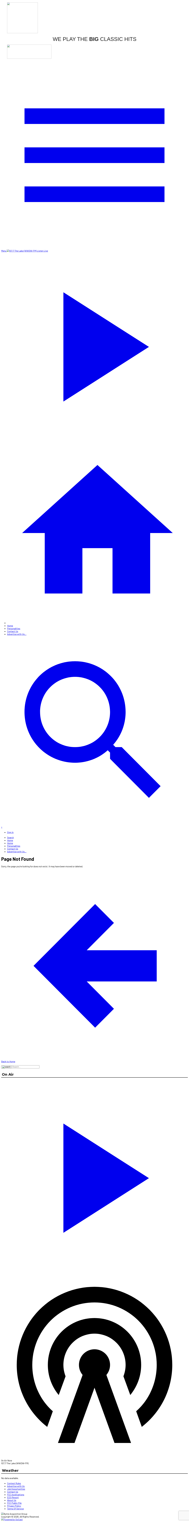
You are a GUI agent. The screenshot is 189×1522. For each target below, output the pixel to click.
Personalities (13, 628)
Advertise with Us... (16, 634)
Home (10, 625)
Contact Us (12, 631)
